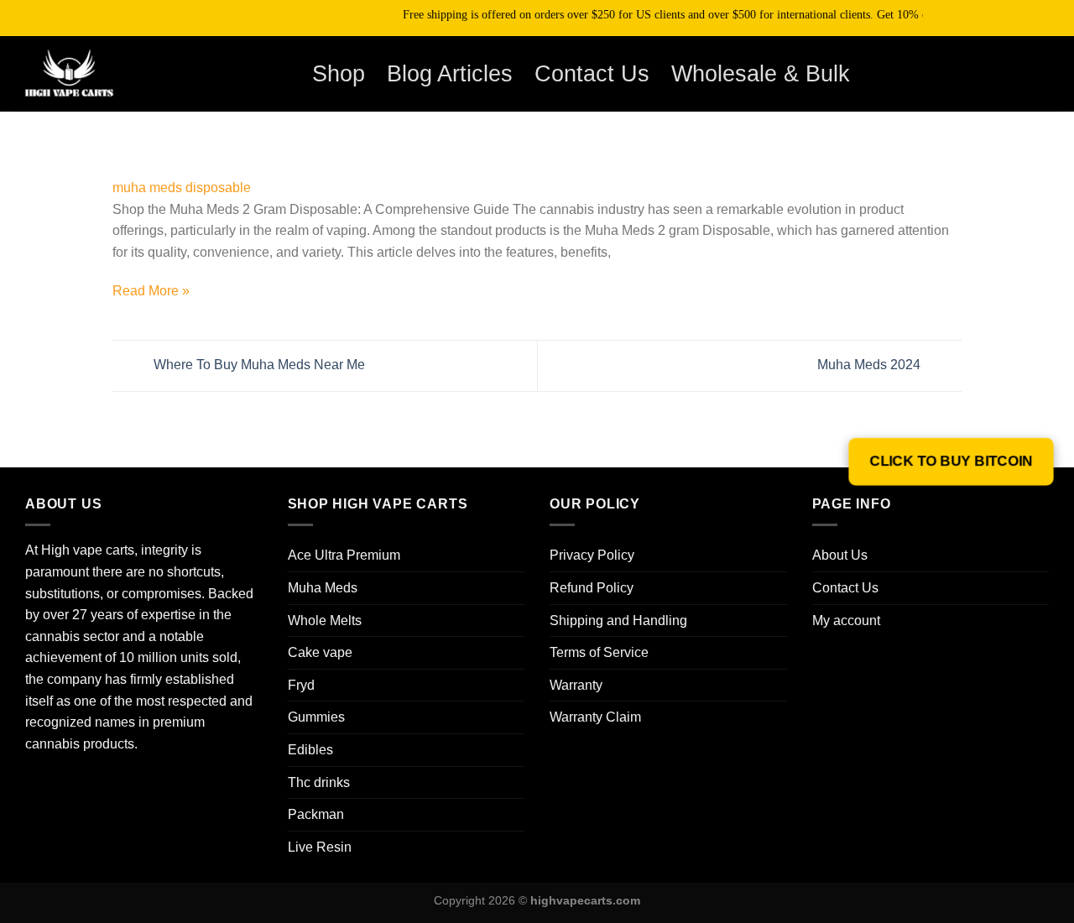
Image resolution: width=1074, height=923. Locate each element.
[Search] (970, 73)
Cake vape (320, 652)
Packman (316, 814)
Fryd (301, 685)
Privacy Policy (592, 555)
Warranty (576, 685)
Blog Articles (450, 73)
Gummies (316, 717)
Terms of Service (599, 652)
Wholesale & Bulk (760, 73)
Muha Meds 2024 (870, 364)
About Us (840, 555)
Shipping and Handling (618, 620)
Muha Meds (322, 588)
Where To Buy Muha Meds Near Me (257, 364)
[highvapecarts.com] (96, 74)
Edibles (310, 750)
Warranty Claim (595, 717)
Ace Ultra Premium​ (344, 555)
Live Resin (320, 847)
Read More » (151, 291)
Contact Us (591, 73)
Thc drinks (319, 782)
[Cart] (1014, 73)
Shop (338, 73)
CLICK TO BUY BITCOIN (950, 461)
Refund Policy (591, 588)
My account (846, 620)
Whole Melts (325, 620)
